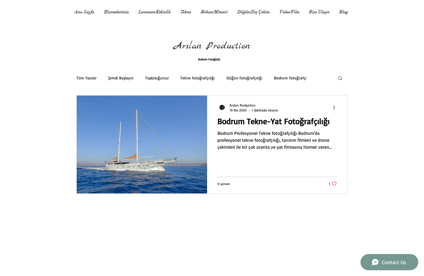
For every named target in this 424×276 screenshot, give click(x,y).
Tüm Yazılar (86, 77)
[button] (340, 79)
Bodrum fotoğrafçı (290, 77)
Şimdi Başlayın (121, 77)
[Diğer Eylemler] (336, 107)
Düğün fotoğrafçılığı (244, 77)
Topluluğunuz (157, 77)
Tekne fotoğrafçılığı (197, 77)
